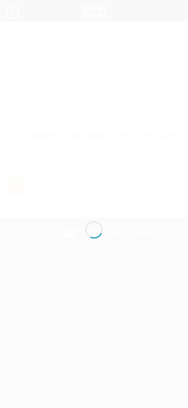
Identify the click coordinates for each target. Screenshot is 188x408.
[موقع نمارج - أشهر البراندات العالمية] (94, 189)
